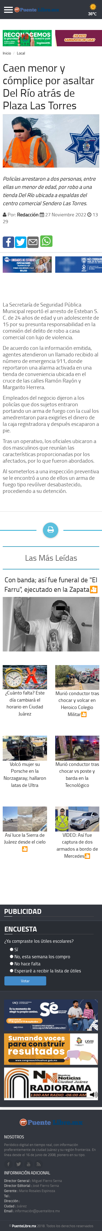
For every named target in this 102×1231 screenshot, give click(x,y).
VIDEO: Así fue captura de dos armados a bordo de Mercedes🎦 (77, 845)
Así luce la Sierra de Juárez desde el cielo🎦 (25, 842)
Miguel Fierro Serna (33, 1180)
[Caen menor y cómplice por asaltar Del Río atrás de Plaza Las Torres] (8, 241)
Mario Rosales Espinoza (29, 1190)
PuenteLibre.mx (24, 1225)
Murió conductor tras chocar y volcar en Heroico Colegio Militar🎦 (77, 703)
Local (21, 53)
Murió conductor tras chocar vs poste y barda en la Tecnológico (77, 774)
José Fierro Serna (31, 1185)
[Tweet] (20, 241)
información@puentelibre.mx (32, 1210)
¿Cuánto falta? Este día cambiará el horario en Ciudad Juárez (25, 703)
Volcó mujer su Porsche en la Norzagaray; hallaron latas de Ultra (25, 774)
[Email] (33, 241)
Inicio (7, 53)
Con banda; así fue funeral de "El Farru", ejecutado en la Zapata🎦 (51, 584)
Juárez (15, 1205)
